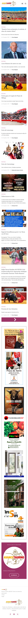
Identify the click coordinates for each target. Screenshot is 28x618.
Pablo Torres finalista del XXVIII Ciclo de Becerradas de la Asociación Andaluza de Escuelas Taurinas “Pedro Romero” (14, 271)
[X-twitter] (17, 614)
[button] (22, 3)
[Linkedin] (14, 614)
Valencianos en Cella (7, 196)
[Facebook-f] (10, 614)
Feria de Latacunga (7, 130)
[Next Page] (16, 319)
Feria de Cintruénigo (7, 164)
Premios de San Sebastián (9, 309)
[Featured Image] (14, 15)
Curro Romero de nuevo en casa (11, 63)
